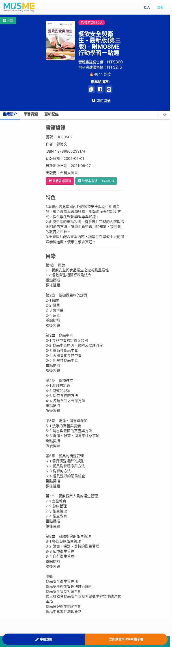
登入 (147, 7)
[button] (8, 20)
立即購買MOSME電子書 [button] (126, 639)
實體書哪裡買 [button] (61, 181)
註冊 (160, 7)
